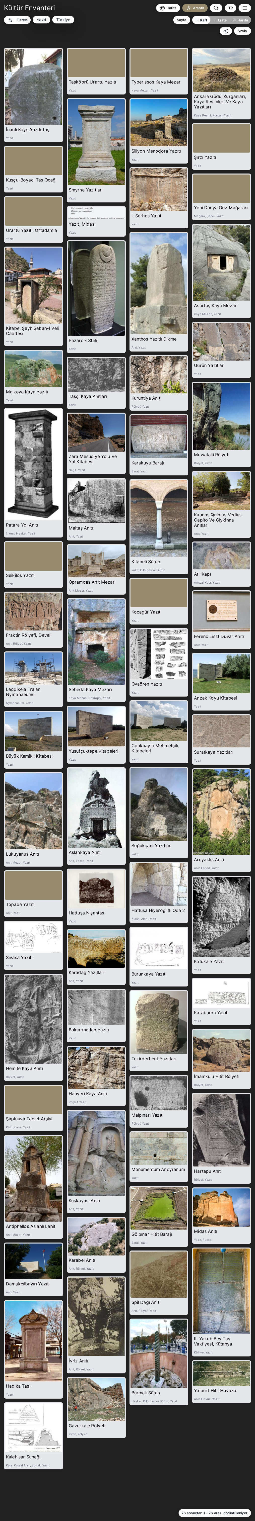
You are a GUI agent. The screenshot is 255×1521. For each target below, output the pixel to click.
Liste (222, 20)
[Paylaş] (226, 31)
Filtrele (22, 20)
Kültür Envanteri (29, 7)
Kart (203, 20)
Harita (243, 20)
